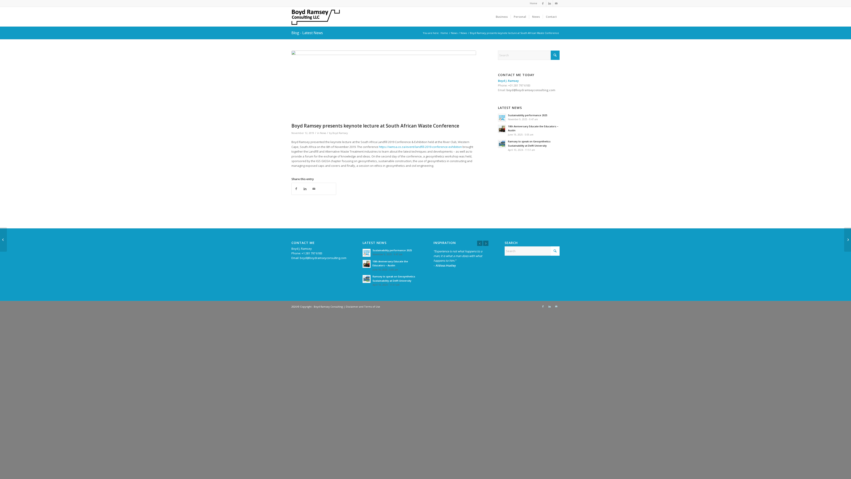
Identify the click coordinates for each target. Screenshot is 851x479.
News (323, 133)
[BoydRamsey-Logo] (322, 16)
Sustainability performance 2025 (527, 115)
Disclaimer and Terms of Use (363, 306)
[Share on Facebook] (296, 188)
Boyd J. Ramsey (301, 249)
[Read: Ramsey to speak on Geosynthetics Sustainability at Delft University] (502, 144)
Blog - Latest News (307, 32)
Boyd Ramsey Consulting (328, 306)
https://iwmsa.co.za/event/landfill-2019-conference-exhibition (420, 147)
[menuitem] (532, 3)
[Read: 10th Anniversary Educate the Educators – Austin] (502, 129)
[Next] (485, 243)
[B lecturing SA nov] (383, 86)
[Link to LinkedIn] (549, 3)
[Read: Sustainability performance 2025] (502, 118)
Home (533, 3)
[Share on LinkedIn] (305, 188)
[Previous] (479, 243)
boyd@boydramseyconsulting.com (530, 90)
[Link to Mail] (556, 3)
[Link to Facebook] (543, 3)
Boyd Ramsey (340, 133)
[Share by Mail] (313, 188)
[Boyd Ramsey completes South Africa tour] (3, 239)
